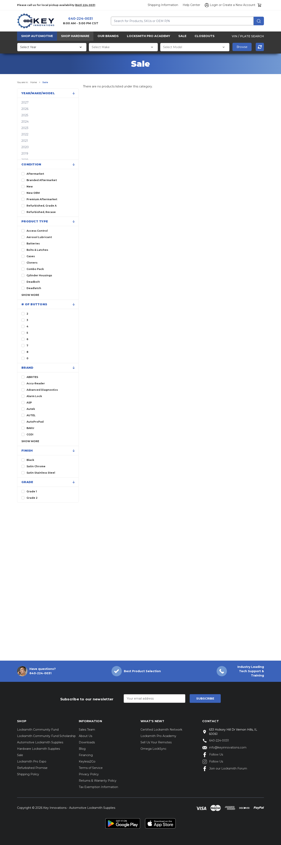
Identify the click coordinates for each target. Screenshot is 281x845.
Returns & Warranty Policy (97, 780)
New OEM (33, 192)
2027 (25, 102)
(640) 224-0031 (85, 5)
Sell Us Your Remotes (156, 742)
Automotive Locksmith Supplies (40, 742)
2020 (25, 147)
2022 (24, 134)
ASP (29, 402)
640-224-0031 (80, 19)
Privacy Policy (89, 774)
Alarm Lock (34, 396)
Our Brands (108, 36)
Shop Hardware (75, 36)
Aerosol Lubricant (39, 237)
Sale (182, 36)
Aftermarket (35, 173)
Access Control (37, 230)
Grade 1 (32, 491)
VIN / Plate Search (248, 36)
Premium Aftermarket (42, 199)
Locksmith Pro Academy (148, 36)
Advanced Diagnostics (42, 389)
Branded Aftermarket (42, 180)
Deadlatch (34, 288)
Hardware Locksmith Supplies (38, 749)
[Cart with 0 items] (259, 5)
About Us (85, 736)
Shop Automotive (37, 36)
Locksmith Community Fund (38, 729)
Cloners (32, 262)
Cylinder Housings (39, 275)
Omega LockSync (153, 749)
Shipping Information (163, 5)
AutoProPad (35, 421)
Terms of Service (91, 768)
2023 (24, 128)
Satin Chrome (36, 466)
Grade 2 (32, 497)
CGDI (30, 434)
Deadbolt (33, 281)
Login (214, 5)
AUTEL (31, 415)
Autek (31, 408)
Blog (82, 749)
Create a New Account (239, 5)
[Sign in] (206, 5)
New (30, 186)
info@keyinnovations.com (227, 747)
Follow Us (216, 754)
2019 (24, 153)
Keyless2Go (87, 761)
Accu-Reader (36, 383)
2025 (24, 115)
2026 (24, 109)
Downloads (87, 742)
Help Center (191, 5)
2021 (24, 141)
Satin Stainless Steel (41, 472)
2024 (25, 121)
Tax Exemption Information (98, 787)
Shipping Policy (28, 774)
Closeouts (205, 36)
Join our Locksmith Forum (228, 768)
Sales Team (87, 729)
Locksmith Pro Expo (31, 761)
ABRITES (32, 377)
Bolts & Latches (37, 249)
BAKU (30, 428)
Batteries (33, 243)
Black (30, 459)
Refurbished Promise (32, 768)
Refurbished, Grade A (42, 205)
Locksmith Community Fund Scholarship (46, 736)
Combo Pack (35, 269)
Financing (86, 755)
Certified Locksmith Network (161, 729)
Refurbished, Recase (41, 212)
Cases (31, 256)
